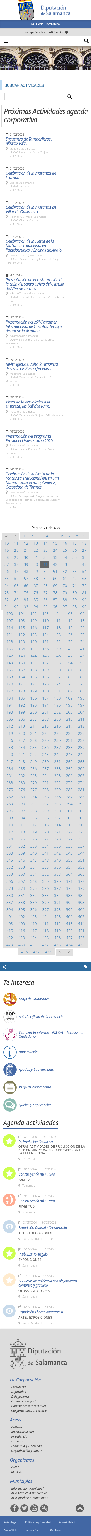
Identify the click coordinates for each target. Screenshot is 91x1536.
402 (21, 916)
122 (21, 634)
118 (57, 627)
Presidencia (19, 1437)
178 (21, 691)
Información (28, 1052)
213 (21, 726)
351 (81, 860)
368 (33, 881)
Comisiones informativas (28, 1406)
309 (81, 817)
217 (69, 726)
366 (9, 881)
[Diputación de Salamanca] (45, 10)
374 (21, 888)
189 (69, 698)
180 (45, 691)
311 (21, 824)
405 (57, 916)
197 (81, 705)
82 (6, 599)
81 (84, 592)
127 (81, 634)
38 (16, 564)
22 (36, 550)
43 (65, 564)
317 (9, 832)
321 (57, 832)
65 (16, 585)
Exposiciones (29, 1259)
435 (81, 944)
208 (45, 719)
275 (9, 789)
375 (33, 888)
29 (16, 557)
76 (36, 592)
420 (69, 930)
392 (69, 902)
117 (45, 627)
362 (45, 874)
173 (45, 684)
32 (45, 557)
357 (69, 867)
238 (69, 747)
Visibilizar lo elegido (32, 1254)
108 (21, 620)
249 (33, 761)
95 (45, 606)
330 (81, 839)
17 (74, 543)
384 (57, 895)
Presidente (18, 1387)
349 (57, 860)
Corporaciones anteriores (29, 1411)
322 (69, 832)
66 (26, 585)
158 (33, 669)
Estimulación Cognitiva (35, 1142)
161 (69, 669)
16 (65, 543)
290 (21, 803)
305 (33, 817)
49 (36, 571)
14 (45, 543)
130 (33, 641)
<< (6, 536)
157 (21, 669)
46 (6, 571)
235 (33, 747)
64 (6, 585)
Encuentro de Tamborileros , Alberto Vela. (29, 141)
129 (21, 641)
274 (81, 782)
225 (81, 733)
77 (45, 592)
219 (9, 733)
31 (36, 557)
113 (81, 620)
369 (45, 881)
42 (55, 564)
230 (57, 740)
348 (45, 860)
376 (45, 888)
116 (33, 627)
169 (81, 676)
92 (16, 606)
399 (69, 909)
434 (69, 944)
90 (84, 599)
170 (9, 684)
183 (81, 691)
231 (69, 740)
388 (21, 902)
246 (81, 754)
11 (16, 543)
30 (26, 557)
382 (33, 895)
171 (21, 684)
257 (45, 768)
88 (65, 599)
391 (57, 902)
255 (21, 768)
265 (57, 775)
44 (74, 564)
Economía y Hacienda (26, 1446)
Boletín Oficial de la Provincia (41, 1017)
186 (33, 698)
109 (33, 620)
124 (45, 634)
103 (45, 613)
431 (33, 944)
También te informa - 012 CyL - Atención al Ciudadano (51, 1034)
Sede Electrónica (47, 24)
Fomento (17, 1441)
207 (33, 719)
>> (69, 952)
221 (33, 733)
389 (33, 902)
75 (26, 592)
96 (55, 606)
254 (9, 768)
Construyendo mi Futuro (36, 1174)
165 (33, 676)
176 (81, 684)
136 (21, 648)
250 (45, 761)
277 (33, 789)
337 (81, 846)
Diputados (18, 1392)
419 (57, 930)
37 (6, 564)
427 (69, 937)
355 (45, 867)
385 (69, 895)
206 (21, 719)
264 (45, 775)
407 (81, 916)
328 (57, 839)
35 (74, 557)
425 (45, 937)
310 (9, 824)
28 (6, 557)
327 (45, 839)
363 (57, 874)
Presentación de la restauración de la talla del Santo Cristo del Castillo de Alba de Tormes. (35, 284)
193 (33, 705)
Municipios (21, 1481)
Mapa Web (10, 1530)
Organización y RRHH (26, 1451)
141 (81, 648)
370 (57, 881)
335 (57, 846)
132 (57, 641)
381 (21, 895)
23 (45, 550)
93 (26, 606)
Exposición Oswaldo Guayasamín (42, 1228)
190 (81, 698)
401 (9, 916)
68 (45, 585)
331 (9, 846)
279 (57, 789)
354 (33, 867)
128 (9, 641)
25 (65, 550)
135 (9, 648)
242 (33, 754)
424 (33, 937)
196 (69, 705)
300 (57, 810)
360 (21, 874)
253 (81, 761)
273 (69, 782)
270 (33, 782)
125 (57, 634)
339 (21, 853)
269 (21, 782)
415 (9, 930)
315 (69, 824)
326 (33, 839)
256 (33, 768)
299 (45, 810)
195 (57, 705)
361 (33, 874)
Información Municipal (27, 1488)
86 (45, 599)
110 (45, 620)
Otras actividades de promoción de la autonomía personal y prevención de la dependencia (51, 1150)
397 (45, 909)
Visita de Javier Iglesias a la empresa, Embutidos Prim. (28, 404)
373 (9, 888)
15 (55, 543)
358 (81, 867)
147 (69, 655)
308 (69, 817)
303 (9, 817)
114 (9, 627)
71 (74, 585)
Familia (24, 1179)
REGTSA (16, 1472)
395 (21, 909)
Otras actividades (34, 1290)
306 (45, 817)
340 (33, 853)
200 (33, 712)
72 (84, 585)
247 (9, 761)
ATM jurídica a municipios (29, 1498)
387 (9, 902)
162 (81, 669)
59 (45, 578)
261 (9, 775)
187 (45, 698)
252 (69, 761)
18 (84, 543)
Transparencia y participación (44, 32)
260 (81, 768)
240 (9, 754)
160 (57, 669)
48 (26, 571)
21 (26, 550)
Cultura (16, 1427)
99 (84, 606)
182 (69, 691)
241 (21, 754)
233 (9, 747)
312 (33, 824)
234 (21, 747)
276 (21, 789)
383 (45, 895)
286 (57, 796)
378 (69, 888)
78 (55, 592)
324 (9, 839)
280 (69, 789)
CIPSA (15, 1467)
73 (6, 592)
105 (69, 613)
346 (21, 860)
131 (45, 641)
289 (9, 803)
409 (21, 923)
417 (33, 930)
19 (6, 550)
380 (9, 895)
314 (57, 824)
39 (26, 564)
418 (45, 930)
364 (69, 874)
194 (45, 705)
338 (9, 853)
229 (45, 740)
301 (69, 810)
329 (69, 839)
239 (81, 747)
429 (9, 944)
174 (57, 684)
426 (57, 937)
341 (45, 853)
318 (21, 832)
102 (33, 613)
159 (45, 669)
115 (21, 627)
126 (69, 634)
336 (69, 846)
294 (69, 803)
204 (81, 712)
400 (81, 909)
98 (74, 606)
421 (81, 930)
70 (65, 585)
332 (21, 846)
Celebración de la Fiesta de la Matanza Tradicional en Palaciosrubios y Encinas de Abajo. (34, 245)
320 (45, 832)
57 (26, 578)
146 (57, 655)
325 (21, 839)
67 (36, 585)
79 (65, 592)
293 (57, 803)
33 (55, 557)
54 (84, 571)
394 (9, 909)
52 (65, 571)
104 (57, 613)
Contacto (55, 1530)
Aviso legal (10, 1522)
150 (21, 662)
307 (57, 817)
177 (9, 691)
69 (55, 585)
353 (21, 867)
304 (21, 817)
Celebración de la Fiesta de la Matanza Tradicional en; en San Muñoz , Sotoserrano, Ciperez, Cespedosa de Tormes (32, 480)
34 (65, 557)
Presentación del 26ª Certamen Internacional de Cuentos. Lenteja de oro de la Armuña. (34, 326)
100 (9, 613)
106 (81, 613)
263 (33, 775)
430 (21, 944)
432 (45, 944)
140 (69, 648)
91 (6, 606)
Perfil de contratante (35, 1087)
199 (21, 712)
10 (6, 543)
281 (81, 789)
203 (69, 712)
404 (45, 916)
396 (33, 909)
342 (57, 853)
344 (81, 853)
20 (16, 550)
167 (57, 676)
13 (36, 543)
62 (74, 578)
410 (33, 923)
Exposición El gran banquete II (40, 1312)
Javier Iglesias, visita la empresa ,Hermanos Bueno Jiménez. (32, 366)
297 (21, 810)
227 (21, 740)
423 (21, 937)
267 (81, 775)
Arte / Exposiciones (35, 1233)
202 (57, 712)
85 (36, 599)
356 (57, 867)
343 (69, 853)
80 (74, 592)
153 (57, 662)
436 (24, 951)
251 (57, 761)
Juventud (26, 1206)
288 (81, 796)
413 (69, 923)
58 (36, 578)
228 (33, 740)
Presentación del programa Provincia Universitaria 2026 (29, 438)
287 (69, 796)
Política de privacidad (38, 1522)
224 (69, 733)
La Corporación (25, 1380)
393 (81, 902)
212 (9, 726)
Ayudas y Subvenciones (36, 1070)
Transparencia (33, 1530)
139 (57, 648)
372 (81, 881)
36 (84, 557)
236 (45, 747)
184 (9, 698)
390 (45, 902)
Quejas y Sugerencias (35, 1105)
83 (16, 599)
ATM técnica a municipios (29, 1493)
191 (9, 705)
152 (45, 662)
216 (57, 726)
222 (45, 733)
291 (33, 803)
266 (69, 775)
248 (21, 761)
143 (21, 655)
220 (21, 733)
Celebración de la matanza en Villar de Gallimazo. (31, 209)
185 (21, 698)
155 (81, 662)
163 (9, 676)
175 (69, 684)
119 (69, 627)
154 (69, 662)
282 (9, 796)
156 (9, 669)
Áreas (15, 1420)
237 (57, 747)
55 (6, 578)
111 (57, 620)
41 (45, 564)
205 (9, 719)
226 (9, 740)
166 (45, 676)
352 (9, 867)
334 (45, 846)
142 (9, 655)
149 (9, 662)
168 (69, 676)
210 (69, 719)
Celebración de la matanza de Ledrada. (31, 175)
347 (33, 860)
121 (9, 634)
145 (45, 655)
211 (81, 719)
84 (26, 599)
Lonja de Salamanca (34, 999)
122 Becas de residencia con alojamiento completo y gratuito (47, 1283)
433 (57, 944)
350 (69, 860)
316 (81, 824)
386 (81, 895)
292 (45, 803)
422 (9, 937)
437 (36, 951)
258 (57, 768)
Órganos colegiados (25, 1401)
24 (55, 550)
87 (55, 599)
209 (57, 719)
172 (33, 684)
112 (69, 620)
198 (9, 712)
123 (33, 634)
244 (57, 754)
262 (21, 775)
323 (81, 832)
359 (9, 874)
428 (81, 937)
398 (57, 909)
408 (9, 923)
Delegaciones (20, 1397)
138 (45, 648)
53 (74, 571)
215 (45, 726)
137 (33, 648)
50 (45, 571)
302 (81, 810)
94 (36, 606)
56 (16, 578)
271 (45, 782)
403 (33, 916)
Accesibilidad (67, 1522)
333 (33, 846)
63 (84, 578)
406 (69, 916)
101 (21, 613)
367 (21, 881)
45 (84, 564)
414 (81, 923)
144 (33, 655)
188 (57, 698)
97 (65, 606)
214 (33, 726)
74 (16, 592)
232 (81, 740)
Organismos (22, 1460)
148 (81, 655)
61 (65, 578)
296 (9, 810)
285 (45, 796)
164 (21, 676)
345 (9, 860)
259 (69, 768)
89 (74, 599)
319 (33, 832)
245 (69, 754)
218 (81, 726)
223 (57, 733)
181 (57, 691)
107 (9, 620)
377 (57, 888)
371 (69, 881)
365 (81, 874)
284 (33, 796)
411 (45, 923)
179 (33, 691)
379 (81, 888)
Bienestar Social (22, 1432)
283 (21, 796)
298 (33, 810)
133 (69, 641)
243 (45, 754)
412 (57, 923)
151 (33, 662)
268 (9, 782)
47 (16, 571)
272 (57, 782)
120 (81, 627)
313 (45, 824)
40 (36, 564)
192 (21, 705)
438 (48, 951)
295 (81, 803)
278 (45, 789)
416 (21, 930)
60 (55, 578)
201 (45, 712)
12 (26, 543)
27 (84, 550)
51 (55, 571)
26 (74, 550)
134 (81, 641)
